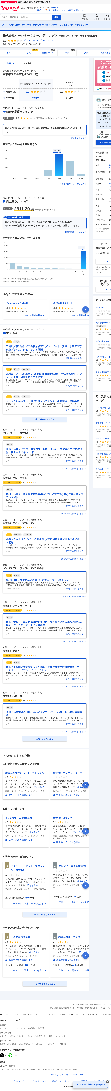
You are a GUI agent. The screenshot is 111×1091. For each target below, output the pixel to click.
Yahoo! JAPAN (77, 1075)
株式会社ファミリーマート (17, 606)
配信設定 (41, 1028)
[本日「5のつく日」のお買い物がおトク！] (32, 2)
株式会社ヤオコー (12, 651)
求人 (32, 52)
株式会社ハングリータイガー (69, 773)
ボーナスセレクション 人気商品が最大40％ (65, 10)
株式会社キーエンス (69, 937)
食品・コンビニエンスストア (46, 1014)
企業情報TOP (27, 1014)
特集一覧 (107, 19)
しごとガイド (40, 1044)
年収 (70, 52)
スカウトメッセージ (7, 1028)
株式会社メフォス (63, 818)
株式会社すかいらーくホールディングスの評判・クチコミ (81, 1014)
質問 (86, 53)
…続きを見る (37, 787)
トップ (9, 53)
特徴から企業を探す (17, 1036)
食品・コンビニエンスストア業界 (15, 44)
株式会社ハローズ (12, 696)
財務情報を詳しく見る (74, 232)
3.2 (27, 91)
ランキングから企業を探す (37, 1036)
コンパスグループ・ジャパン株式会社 (23, 568)
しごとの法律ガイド (26, 1044)
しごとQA (96, 19)
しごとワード (52, 1044)
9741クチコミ (32, 40)
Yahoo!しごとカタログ (11, 1014)
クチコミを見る (77, 138)
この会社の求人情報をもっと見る (72, 469)
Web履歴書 (31, 1028)
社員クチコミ (49, 52)
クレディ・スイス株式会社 (73, 866)
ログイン (40, 10)
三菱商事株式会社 (20, 937)
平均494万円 (48, 40)
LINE (15, 1055)
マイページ (21, 1028)
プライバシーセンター (40, 1081)
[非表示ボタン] (107, 1081)
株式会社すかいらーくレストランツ (24, 773)
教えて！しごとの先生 (8, 1044)
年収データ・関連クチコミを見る (27, 903)
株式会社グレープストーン (17, 478)
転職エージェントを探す (58, 1036)
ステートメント (69, 1081)
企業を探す (85, 19)
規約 (54, 1081)
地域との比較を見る (33, 315)
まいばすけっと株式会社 (16, 433)
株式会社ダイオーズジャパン (18, 523)
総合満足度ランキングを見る (72, 184)
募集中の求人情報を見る (20, 795)
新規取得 (54, 7)
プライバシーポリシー (20, 1081)
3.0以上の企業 (35, 44)
